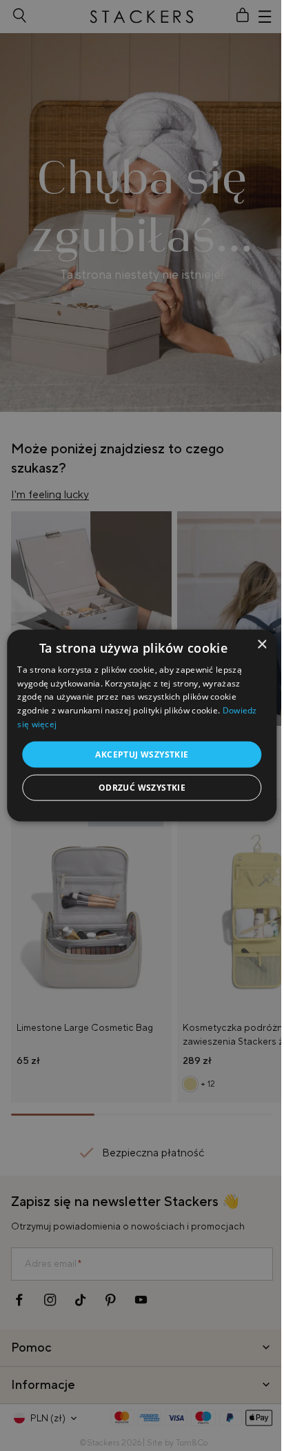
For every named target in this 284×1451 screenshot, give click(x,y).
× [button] (261, 644)
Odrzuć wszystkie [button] (142, 787)
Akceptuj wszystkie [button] (141, 754)
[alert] (142, 725)
